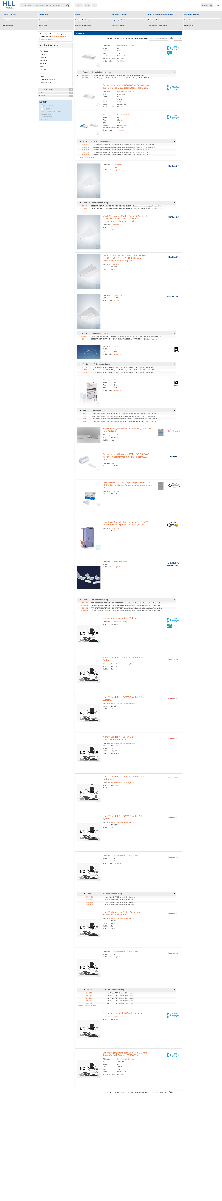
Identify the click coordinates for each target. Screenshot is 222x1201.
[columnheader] (79, 72)
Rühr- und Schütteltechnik (156, 20)
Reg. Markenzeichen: (109, 58)
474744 (84, 413)
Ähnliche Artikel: (108, 61)
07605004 (84, 603)
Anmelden (205, 5)
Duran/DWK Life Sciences (125, 46)
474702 (84, 419)
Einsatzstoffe (188, 25)
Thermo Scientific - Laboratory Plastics (123, 664)
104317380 (89, 1003)
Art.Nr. (105, 94)
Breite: (105, 928)
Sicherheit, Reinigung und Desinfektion (160, 14)
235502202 (85, 152)
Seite (171, 38)
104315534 (89, 905)
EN (219, 5)
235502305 (85, 155)
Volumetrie (6, 20)
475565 (84, 367)
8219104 (84, 339)
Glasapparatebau (46, 89)
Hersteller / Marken (9, 14)
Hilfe (94, 5)
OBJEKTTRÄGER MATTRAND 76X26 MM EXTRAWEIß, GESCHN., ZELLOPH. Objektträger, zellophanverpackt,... (125, 218)
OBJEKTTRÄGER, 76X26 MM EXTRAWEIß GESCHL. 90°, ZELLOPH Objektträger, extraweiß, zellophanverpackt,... (125, 258)
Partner (42, 96)
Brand (116, 346)
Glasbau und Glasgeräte (192, 14)
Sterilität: (105, 48)
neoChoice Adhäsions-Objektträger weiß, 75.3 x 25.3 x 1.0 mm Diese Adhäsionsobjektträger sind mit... (127, 485)
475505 (84, 372)
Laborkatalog (43, 14)
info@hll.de (47, 108)
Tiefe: (104, 51)
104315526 (89, 902)
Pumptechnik (43, 20)
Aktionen (79, 5)
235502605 (85, 147)
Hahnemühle (115, 435)
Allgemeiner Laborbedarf (120, 14)
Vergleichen (121, 61)
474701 (84, 421)
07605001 (84, 610)
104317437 (89, 1000)
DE (216, 5)
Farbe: (105, 753)
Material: (105, 56)
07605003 (84, 605)
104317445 (89, 995)
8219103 (84, 336)
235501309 (85, 75)
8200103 (84, 206)
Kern (112, 463)
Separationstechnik (190, 20)
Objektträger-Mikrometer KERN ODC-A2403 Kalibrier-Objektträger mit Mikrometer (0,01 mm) (126, 457)
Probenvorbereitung (82, 20)
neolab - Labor (115, 491)
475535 (84, 370)
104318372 (89, 998)
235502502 (85, 144)
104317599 (89, 993)
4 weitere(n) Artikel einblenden (87, 1006)
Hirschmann (118, 165)
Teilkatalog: (106, 46)
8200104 (84, 208)
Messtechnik (43, 25)
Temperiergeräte (117, 20)
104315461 (89, 899)
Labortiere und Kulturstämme (157, 25)
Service (42, 93)
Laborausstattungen (118, 25)
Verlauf (87, 5)
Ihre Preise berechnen (159, 39)
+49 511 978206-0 (49, 105)
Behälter (78, 14)
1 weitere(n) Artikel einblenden (87, 157)
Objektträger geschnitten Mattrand (120, 618)
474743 (84, 416)
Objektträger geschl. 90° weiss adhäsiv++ (124, 1013)
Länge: (105, 923)
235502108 (85, 150)
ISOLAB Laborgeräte (120, 562)
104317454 (89, 897)
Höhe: (105, 53)
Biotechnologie (8, 25)
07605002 (84, 608)
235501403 (85, 78)
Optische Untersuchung (83, 25)
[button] (178, 39)
